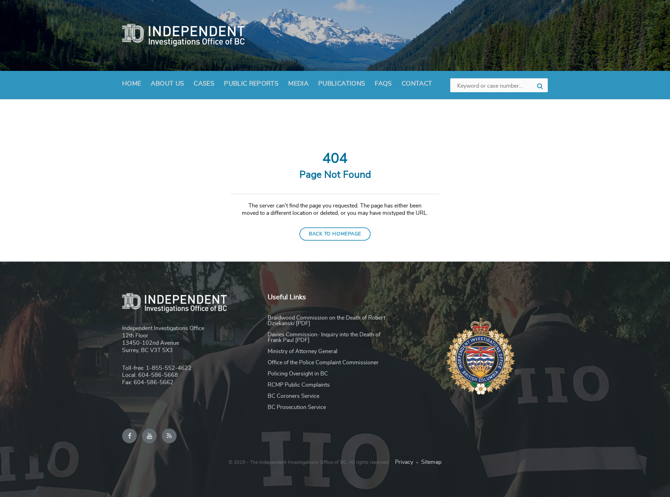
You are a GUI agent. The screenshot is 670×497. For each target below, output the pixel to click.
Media (298, 84)
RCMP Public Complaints (299, 385)
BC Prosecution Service (297, 407)
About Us (167, 84)
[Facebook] (129, 436)
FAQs (383, 84)
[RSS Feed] (169, 436)
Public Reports (251, 84)
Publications (341, 84)
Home (131, 84)
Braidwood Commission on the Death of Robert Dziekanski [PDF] (326, 320)
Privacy (404, 462)
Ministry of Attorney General (302, 351)
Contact (417, 84)
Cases (204, 84)
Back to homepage (335, 234)
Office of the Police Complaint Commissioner (323, 362)
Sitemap (431, 462)
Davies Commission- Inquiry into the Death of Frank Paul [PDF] (324, 337)
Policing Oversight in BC (298, 374)
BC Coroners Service (293, 396)
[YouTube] (149, 436)
